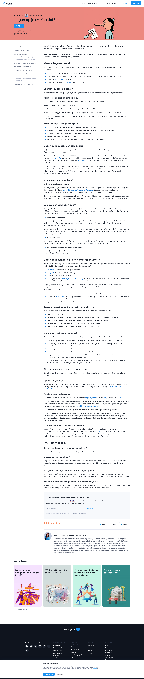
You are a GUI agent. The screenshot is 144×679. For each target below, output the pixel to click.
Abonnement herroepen (109, 651)
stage (106, 398)
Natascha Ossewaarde (36, 15)
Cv (83, 3)
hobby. (119, 398)
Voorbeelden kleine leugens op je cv (25, 57)
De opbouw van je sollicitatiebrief (112, 571)
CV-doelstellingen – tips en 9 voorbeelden (56, 571)
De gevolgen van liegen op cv (23, 70)
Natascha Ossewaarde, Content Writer (71, 536)
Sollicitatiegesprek (76, 655)
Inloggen (126, 3)
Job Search (56, 658)
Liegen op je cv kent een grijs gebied (25, 63)
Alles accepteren (48, 674)
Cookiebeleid (77, 670)
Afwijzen (95, 668)
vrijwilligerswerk (91, 398)
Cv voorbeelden (58, 648)
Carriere (17, 567)
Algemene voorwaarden (72, 513)
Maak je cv (136, 3)
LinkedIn (55, 302)
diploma (52, 273)
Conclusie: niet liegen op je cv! (23, 84)
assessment (60, 297)
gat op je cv (59, 79)
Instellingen (60, 674)
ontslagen (67, 82)
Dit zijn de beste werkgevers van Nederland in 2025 (27, 572)
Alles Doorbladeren (19, 609)
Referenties (51, 270)
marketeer (81, 161)
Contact (107, 648)
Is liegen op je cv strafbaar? (22, 66)
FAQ (103, 3)
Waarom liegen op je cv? (21, 50)
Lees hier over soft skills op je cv (88, 406)
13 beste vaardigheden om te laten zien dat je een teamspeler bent (86, 572)
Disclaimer (108, 660)
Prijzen (114, 3)
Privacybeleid (82, 513)
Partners (90, 653)
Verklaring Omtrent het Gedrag (71, 279)
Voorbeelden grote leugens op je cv (25, 59)
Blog (108, 3)
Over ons (91, 645)
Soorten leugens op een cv (22, 54)
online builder (100, 432)
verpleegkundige (56, 158)
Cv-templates (57, 650)
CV (46, 567)
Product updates (93, 648)
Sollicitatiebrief (92, 3)
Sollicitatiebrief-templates (58, 654)
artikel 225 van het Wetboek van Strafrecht (77, 190)
